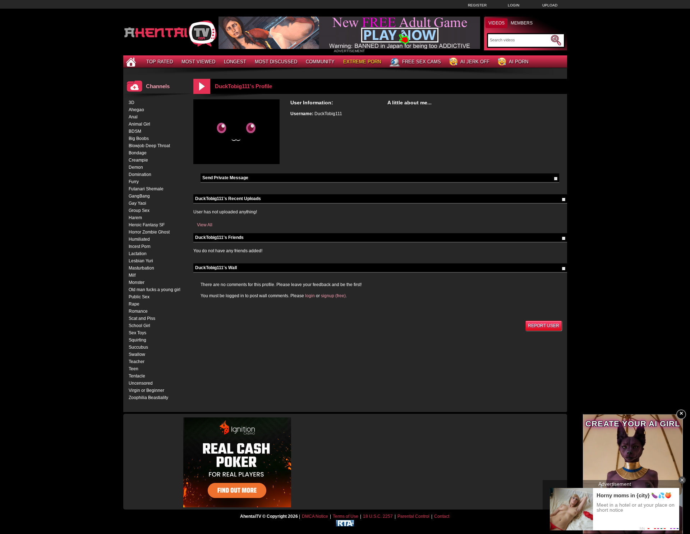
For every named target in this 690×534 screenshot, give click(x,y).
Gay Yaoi (137, 203)
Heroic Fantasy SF (147, 224)
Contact (441, 516)
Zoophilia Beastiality (148, 397)
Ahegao (136, 109)
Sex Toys (137, 332)
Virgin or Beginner (146, 390)
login (310, 295)
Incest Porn (140, 246)
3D (131, 102)
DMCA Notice (315, 516)
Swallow (137, 354)
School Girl (139, 325)
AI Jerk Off (474, 61)
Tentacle (137, 376)
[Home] (132, 61)
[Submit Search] (556, 40)
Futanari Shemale (146, 188)
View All (204, 224)
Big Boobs (139, 138)
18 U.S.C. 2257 (378, 516)
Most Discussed (276, 61)
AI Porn (518, 61)
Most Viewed (198, 61)
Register (477, 5)
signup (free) (333, 295)
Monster (136, 282)
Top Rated (159, 61)
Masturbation (141, 268)
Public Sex (139, 296)
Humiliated (139, 239)
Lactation (138, 253)
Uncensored (141, 383)
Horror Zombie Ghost (149, 232)
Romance (138, 311)
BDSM (135, 131)
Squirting (137, 340)
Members (522, 23)
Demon (136, 167)
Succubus (138, 347)
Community (320, 61)
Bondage (138, 152)
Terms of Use (345, 516)
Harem (135, 217)
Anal (133, 116)
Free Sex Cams (421, 61)
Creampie (138, 160)
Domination (140, 174)
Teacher (136, 361)
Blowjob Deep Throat (149, 145)
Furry (134, 181)
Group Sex (139, 210)
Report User (543, 325)
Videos (496, 23)
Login (513, 5)
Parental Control (413, 516)
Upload (549, 5)
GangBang (139, 196)
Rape (134, 304)
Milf (132, 275)
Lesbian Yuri (141, 260)
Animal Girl (139, 124)
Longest (235, 61)
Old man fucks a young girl (154, 289)
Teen (133, 368)
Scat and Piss (142, 318)
